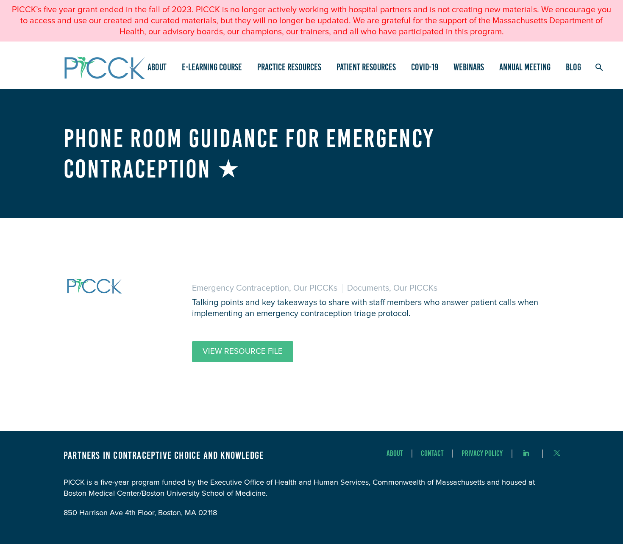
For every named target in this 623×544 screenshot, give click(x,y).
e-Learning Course (212, 67)
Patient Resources (366, 67)
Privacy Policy (482, 454)
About (157, 67)
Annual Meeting (525, 67)
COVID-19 (424, 67)
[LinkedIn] (526, 453)
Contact (432, 454)
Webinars (468, 67)
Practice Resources (289, 67)
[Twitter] (556, 453)
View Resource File (243, 351)
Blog (573, 67)
